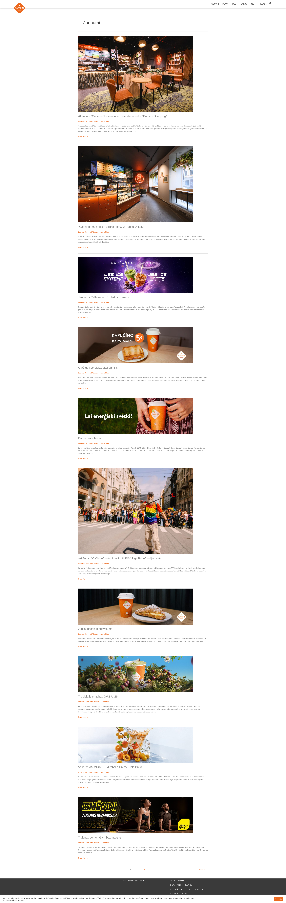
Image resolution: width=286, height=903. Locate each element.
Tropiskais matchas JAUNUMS (98, 696)
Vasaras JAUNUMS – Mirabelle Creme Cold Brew (110, 767)
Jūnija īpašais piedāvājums (95, 628)
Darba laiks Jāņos (89, 438)
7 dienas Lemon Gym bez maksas (99, 837)
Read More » (83, 136)
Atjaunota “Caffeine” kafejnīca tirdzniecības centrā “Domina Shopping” (122, 116)
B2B (252, 4)
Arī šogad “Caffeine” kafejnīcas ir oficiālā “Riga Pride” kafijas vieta (120, 558)
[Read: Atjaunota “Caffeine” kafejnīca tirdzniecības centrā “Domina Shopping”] (135, 74)
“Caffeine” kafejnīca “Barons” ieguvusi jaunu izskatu (111, 226)
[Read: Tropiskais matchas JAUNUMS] (135, 674)
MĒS (234, 4)
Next (202, 869)
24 (144, 869)
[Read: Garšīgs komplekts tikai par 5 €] (135, 345)
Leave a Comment (85, 121)
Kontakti (270, 2)
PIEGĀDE (262, 4)
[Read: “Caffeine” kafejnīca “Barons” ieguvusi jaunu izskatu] (135, 184)
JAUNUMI (215, 4)
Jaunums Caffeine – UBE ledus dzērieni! (103, 297)
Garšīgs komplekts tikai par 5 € (98, 367)
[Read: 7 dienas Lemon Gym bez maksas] (135, 815)
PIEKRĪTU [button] (278, 899)
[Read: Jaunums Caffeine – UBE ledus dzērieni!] (135, 275)
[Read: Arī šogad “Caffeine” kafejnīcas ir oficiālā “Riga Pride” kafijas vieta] (135, 511)
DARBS (244, 4)
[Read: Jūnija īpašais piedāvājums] (135, 606)
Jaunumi (96, 121)
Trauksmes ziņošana (134, 880)
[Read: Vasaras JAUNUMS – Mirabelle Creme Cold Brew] (135, 744)
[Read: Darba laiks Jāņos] (135, 416)
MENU (225, 4)
